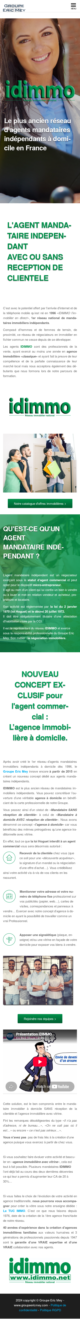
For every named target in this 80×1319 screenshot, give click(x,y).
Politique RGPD (50, 1310)
